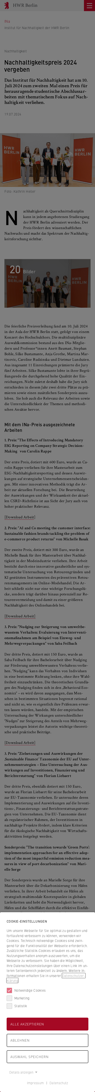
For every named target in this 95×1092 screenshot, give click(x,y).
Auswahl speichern (29, 1056)
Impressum (35, 1082)
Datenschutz (58, 1082)
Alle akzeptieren (27, 1024)
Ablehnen (20, 1040)
